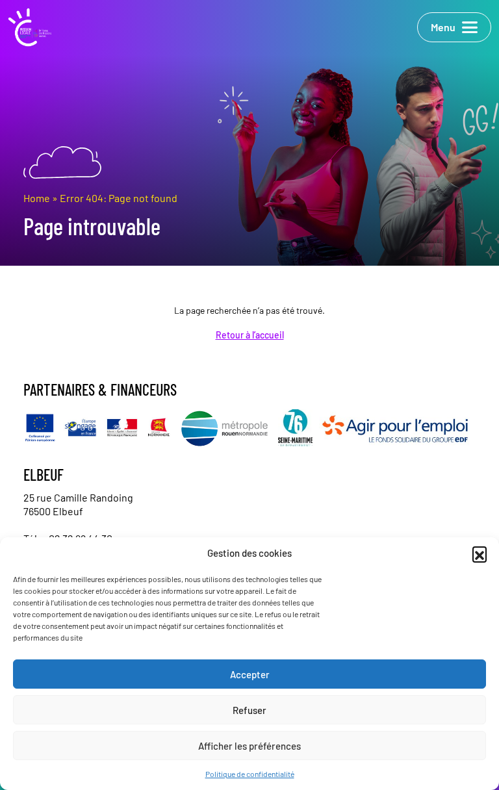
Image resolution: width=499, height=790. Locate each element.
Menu (443, 27)
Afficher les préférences (249, 746)
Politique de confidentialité (249, 773)
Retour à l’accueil (250, 334)
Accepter (250, 674)
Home (36, 198)
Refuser (249, 710)
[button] (479, 553)
